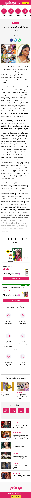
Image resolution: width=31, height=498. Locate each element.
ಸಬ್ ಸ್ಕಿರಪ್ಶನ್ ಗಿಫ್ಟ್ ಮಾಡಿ (11, 273)
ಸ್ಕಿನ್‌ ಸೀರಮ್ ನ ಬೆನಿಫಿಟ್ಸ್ (18, 446)
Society (15, 23)
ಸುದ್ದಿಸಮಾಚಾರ (5, 395)
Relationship (16, 473)
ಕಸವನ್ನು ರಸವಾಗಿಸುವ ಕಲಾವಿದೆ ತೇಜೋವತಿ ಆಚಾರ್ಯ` (22, 396)
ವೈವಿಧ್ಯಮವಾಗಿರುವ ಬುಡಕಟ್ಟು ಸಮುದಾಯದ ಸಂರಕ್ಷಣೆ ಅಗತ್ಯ (19, 457)
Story (5, 415)
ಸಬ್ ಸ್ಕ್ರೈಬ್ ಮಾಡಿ (16, 278)
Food (28, 415)
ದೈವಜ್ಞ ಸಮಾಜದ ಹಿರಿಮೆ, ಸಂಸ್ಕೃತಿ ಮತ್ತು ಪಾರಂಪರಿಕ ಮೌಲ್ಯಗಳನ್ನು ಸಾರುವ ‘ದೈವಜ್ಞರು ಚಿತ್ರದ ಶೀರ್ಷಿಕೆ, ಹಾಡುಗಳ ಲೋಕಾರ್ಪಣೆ (15, 437)
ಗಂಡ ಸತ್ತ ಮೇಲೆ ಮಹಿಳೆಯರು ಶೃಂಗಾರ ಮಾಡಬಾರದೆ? (19, 426)
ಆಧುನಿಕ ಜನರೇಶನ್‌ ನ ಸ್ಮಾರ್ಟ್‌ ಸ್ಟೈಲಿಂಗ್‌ (19, 467)
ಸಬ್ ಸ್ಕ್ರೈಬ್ (25, 3)
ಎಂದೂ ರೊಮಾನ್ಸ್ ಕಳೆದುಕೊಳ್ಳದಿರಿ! (21, 476)
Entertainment (22, 415)
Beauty (13, 415)
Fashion (15, 463)
